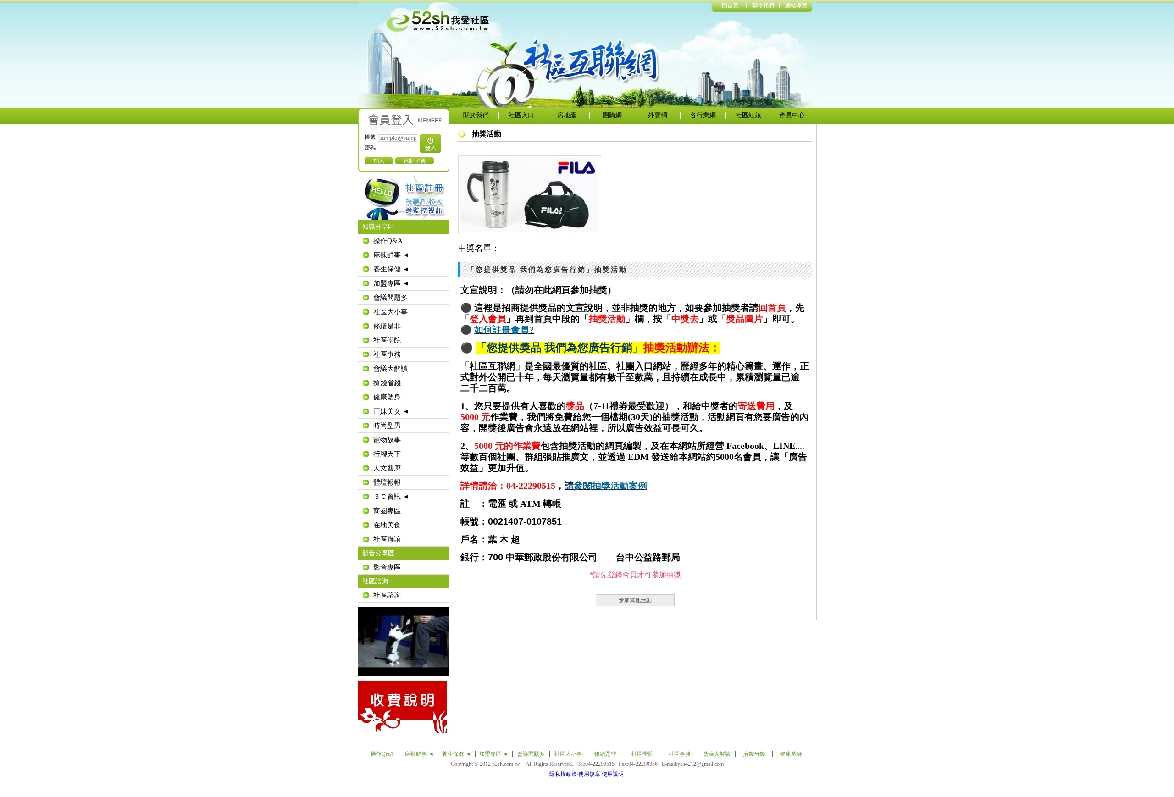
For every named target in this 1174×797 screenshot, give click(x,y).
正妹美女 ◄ (391, 411)
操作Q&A (388, 240)
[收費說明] (539, 707)
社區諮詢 (387, 595)
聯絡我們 (763, 5)
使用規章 (589, 774)
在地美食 (387, 525)
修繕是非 (387, 326)
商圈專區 (387, 511)
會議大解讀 (390, 368)
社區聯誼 (387, 539)
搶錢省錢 (387, 383)
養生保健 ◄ (391, 269)
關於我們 (476, 115)
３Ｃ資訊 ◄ (391, 496)
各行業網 (703, 115)
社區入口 (521, 115)
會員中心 (792, 115)
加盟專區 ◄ (391, 283)
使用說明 (613, 774)
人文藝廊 (387, 468)
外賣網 (657, 115)
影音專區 (387, 567)
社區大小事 (390, 311)
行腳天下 (387, 454)
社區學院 (387, 340)
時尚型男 (387, 425)
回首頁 (730, 5)
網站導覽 (796, 5)
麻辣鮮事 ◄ (391, 255)
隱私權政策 (563, 774)
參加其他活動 (635, 600)
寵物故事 (387, 439)
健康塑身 (387, 397)
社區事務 (387, 354)
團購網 (612, 115)
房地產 (566, 115)
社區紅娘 (748, 115)
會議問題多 (390, 297)
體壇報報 (387, 482)
